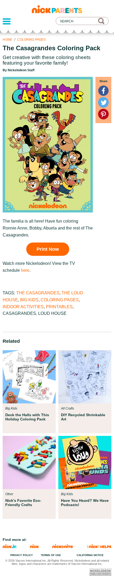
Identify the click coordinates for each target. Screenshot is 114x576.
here (25, 270)
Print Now (48, 249)
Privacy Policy (21, 555)
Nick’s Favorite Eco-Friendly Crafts (23, 502)
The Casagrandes (37, 293)
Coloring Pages (31, 39)
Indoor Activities (23, 306)
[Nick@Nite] (62, 546)
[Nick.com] (34, 546)
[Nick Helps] (99, 546)
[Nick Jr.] (9, 546)
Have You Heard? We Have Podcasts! (85, 502)
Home (7, 39)
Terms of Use (51, 555)
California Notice (90, 555)
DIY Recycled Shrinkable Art (83, 417)
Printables (59, 306)
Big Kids (29, 300)
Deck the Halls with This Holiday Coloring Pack (27, 417)
